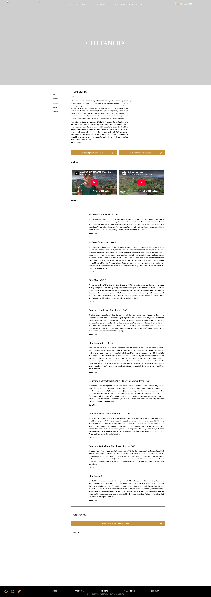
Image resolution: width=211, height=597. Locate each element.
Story (55, 94)
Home (70, 4)
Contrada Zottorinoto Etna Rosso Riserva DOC (112, 446)
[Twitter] (19, 591)
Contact (139, 4)
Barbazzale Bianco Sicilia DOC (104, 214)
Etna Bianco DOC (97, 280)
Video (74, 162)
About (77, 4)
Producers (100, 4)
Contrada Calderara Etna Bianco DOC (108, 310)
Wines (83, 4)
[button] (94, 152)
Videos (55, 98)
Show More (76, 143)
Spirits (91, 4)
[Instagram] (12, 591)
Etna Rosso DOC (97, 476)
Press (55, 107)
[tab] (117, 142)
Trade (122, 4)
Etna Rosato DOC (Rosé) (101, 342)
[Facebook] (6, 591)
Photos (55, 111)
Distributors (112, 4)
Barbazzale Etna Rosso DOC (103, 242)
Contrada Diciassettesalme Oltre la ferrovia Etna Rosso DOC (119, 380)
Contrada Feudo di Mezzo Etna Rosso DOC (110, 413)
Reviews (130, 4)
